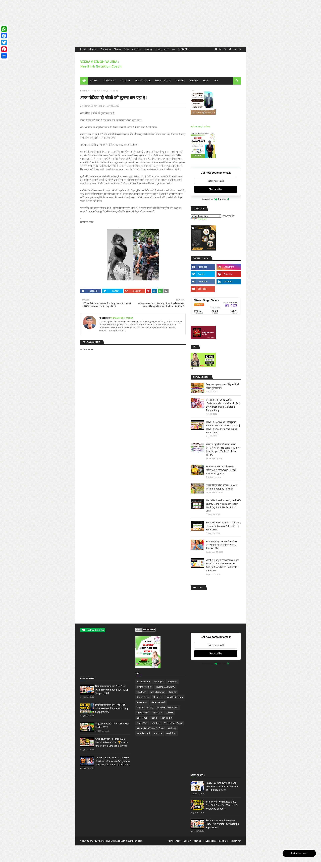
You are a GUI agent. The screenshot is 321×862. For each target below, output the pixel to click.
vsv (173, 49)
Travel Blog (166, 718)
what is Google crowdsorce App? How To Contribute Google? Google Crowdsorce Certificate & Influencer (222, 565)
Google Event (143, 697)
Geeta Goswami (157, 692)
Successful (142, 718)
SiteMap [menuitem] (180, 80)
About (178, 841)
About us (93, 49)
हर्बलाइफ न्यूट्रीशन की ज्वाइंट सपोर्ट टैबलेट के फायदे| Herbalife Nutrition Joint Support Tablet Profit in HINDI (223, 449)
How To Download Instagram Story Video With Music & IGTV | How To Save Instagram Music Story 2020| (223, 427)
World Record (143, 733)
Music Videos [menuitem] (163, 80)
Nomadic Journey (145, 707)
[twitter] (230, 49)
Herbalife (157, 697)
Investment (142, 702)
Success (169, 713)
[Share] (4, 55)
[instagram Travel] (225, 49)
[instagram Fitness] (220, 49)
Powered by (207, 199)
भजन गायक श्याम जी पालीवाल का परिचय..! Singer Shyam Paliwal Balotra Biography (221, 470)
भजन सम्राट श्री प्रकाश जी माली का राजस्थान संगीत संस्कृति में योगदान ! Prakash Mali (221, 545)
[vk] (203, 281)
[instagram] (229, 267)
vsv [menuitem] (216, 80)
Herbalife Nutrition (174, 697)
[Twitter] (4, 42)
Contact (187, 841)
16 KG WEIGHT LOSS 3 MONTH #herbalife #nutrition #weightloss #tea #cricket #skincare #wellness (112, 761)
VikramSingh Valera (93, 106)
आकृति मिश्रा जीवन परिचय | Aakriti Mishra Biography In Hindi (222, 487)
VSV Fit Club (183, 49)
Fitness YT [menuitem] (109, 80)
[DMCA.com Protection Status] (145, 631)
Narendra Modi (158, 702)
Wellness (172, 728)
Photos (117, 49)
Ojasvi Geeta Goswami (167, 707)
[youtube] (203, 289)
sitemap (148, 49)
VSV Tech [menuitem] (125, 80)
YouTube (158, 733)
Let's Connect (299, 853)
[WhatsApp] (4, 29)
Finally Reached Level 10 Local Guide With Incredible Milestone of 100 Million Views (222, 786)
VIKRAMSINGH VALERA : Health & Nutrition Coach (119, 841)
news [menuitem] (206, 80)
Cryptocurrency (144, 687)
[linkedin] (235, 49)
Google (172, 692)
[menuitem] (84, 81)
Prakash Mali (143, 713)
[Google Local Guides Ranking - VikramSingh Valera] (216, 314)
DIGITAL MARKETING (165, 687)
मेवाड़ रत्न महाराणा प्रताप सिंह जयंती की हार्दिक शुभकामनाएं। (222, 386)
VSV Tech (156, 723)
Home (83, 49)
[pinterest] (239, 49)
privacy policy (162, 49)
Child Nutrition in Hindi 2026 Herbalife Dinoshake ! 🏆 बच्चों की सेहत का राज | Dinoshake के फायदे (111, 742)
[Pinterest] (4, 49)
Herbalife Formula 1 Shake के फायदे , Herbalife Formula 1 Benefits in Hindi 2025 (223, 526)
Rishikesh (157, 713)
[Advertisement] (100, 23)
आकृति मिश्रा (171, 733)
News (126, 49)
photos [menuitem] (194, 80)
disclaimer (137, 49)
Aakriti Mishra (143, 682)
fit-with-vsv (236, 841)
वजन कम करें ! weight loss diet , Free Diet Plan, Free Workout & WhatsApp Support (222, 805)
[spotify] (229, 289)
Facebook (141, 692)
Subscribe (215, 189)
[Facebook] (4, 35)
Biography (159, 682)
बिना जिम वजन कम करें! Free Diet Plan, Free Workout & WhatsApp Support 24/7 (112, 690)
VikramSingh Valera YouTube (150, 728)
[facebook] (216, 49)
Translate (202, 219)
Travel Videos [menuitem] (142, 80)
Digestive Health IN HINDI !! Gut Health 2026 (112, 725)
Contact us (106, 49)
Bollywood (173, 682)
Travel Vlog (142, 723)
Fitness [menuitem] (94, 80)
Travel (154, 718)
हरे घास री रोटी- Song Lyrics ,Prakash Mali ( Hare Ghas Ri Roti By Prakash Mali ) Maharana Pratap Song (223, 405)
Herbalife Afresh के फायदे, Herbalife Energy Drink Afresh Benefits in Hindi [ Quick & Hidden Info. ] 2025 (223, 505)
